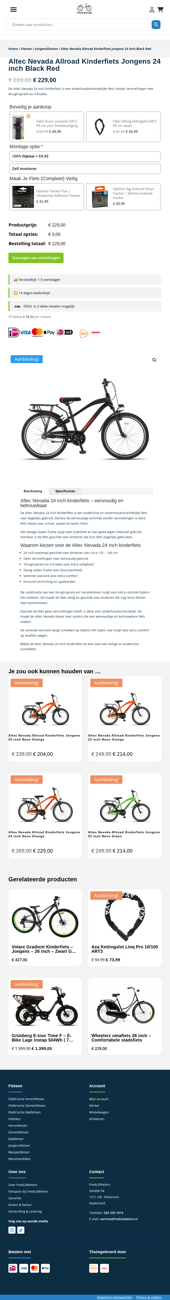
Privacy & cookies (149, 1297)
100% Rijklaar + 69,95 (30, 156)
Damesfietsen (18, 1132)
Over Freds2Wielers (22, 1185)
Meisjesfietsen (19, 1152)
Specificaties (65, 491)
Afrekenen (96, 1119)
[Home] (84, 13)
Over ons (17, 1172)
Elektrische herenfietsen (26, 1099)
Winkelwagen (99, 1112)
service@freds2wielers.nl (119, 1219)
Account (97, 1086)
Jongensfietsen (46, 49)
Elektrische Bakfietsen (24, 1112)
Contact (96, 1172)
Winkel (94, 1106)
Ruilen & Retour (20, 1205)
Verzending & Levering (25, 1211)
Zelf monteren (24, 168)
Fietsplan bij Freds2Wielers (28, 1192)
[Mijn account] (152, 9)
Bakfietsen (16, 1139)
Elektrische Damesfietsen (27, 1106)
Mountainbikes (19, 1159)
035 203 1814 (113, 1213)
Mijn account (98, 1099)
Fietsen (26, 49)
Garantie (14, 1198)
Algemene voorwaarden (114, 1297)
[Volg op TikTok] (20, 1230)
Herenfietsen (17, 1126)
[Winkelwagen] (160, 9)
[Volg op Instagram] (11, 1230)
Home (13, 49)
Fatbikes (14, 1119)
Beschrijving (33, 491)
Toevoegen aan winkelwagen (36, 257)
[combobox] (84, 24)
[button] (154, 360)
